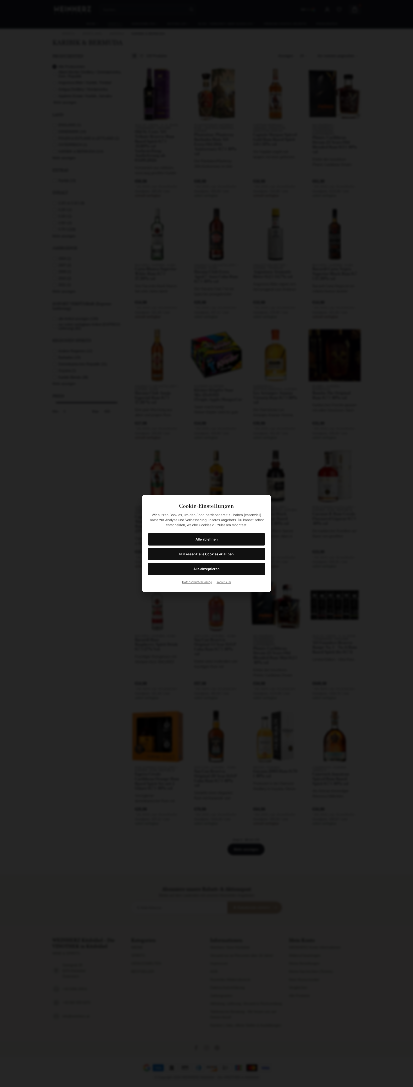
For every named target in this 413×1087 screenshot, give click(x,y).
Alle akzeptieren (206, 569)
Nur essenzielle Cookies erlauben (206, 554)
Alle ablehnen (207, 539)
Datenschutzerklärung (197, 582)
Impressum (224, 582)
